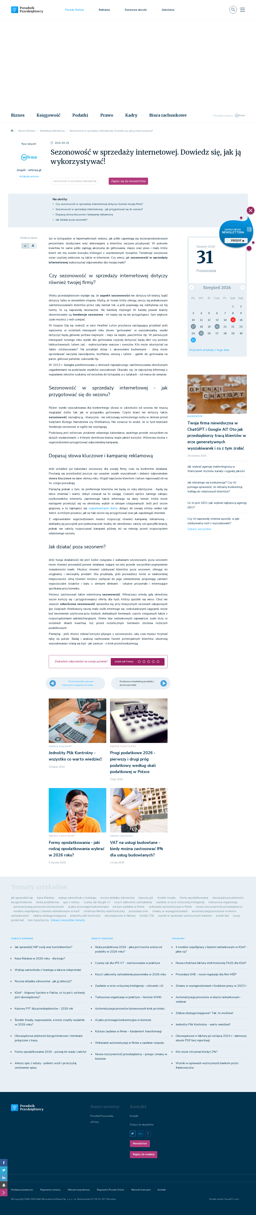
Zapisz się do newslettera (128, 181)
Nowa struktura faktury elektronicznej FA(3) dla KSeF (211, 963)
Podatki (80, 115)
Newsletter (140, 1143)
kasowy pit (146, 898)
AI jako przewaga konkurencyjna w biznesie (123, 1020)
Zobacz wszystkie (199, 529)
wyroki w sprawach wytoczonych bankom (185, 916)
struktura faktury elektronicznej (104, 911)
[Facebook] (3, 1162)
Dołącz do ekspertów (142, 1124)
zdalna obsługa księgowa (49, 916)
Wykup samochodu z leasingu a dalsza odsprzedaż (48, 970)
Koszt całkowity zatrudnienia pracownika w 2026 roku (130, 974)
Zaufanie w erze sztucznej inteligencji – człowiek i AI (129, 986)
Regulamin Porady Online (110, 1189)
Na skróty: (60, 199)
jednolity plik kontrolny (85, 916)
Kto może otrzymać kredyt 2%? (197, 1052)
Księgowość (48, 115)
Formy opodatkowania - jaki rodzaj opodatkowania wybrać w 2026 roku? (76, 849)
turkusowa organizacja (222, 902)
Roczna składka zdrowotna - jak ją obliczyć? (43, 981)
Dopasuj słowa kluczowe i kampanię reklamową (84, 214)
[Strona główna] (12, 131)
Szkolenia (168, 10)
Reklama (104, 10)
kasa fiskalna (45, 898)
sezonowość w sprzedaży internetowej (75, 181)
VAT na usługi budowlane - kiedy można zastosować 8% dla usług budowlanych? (136, 849)
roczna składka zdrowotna (117, 898)
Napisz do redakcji (143, 1154)
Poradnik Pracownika (101, 1116)
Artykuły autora (29, 176)
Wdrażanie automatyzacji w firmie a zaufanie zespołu (129, 1043)
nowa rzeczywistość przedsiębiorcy (219, 907)
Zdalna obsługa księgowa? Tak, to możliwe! (204, 1013)
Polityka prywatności (22, 1189)
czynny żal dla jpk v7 (97, 902)
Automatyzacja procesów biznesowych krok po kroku (130, 1009)
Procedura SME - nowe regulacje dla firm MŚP (206, 974)
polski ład (222, 916)
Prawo (106, 115)
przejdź (236, 240)
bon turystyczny (38, 920)
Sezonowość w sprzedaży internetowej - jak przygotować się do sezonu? (99, 209)
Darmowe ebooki (136, 10)
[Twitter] (3, 1170)
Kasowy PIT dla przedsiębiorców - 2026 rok (44, 1009)
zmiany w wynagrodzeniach (170, 911)
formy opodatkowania (194, 898)
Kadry (131, 115)
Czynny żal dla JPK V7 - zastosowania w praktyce (127, 963)
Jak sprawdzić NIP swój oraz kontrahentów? (43, 947)
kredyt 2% (147, 916)
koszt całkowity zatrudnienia (133, 902)
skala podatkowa (47, 902)
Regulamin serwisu (50, 1189)
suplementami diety (103, 508)
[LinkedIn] (3, 1177)
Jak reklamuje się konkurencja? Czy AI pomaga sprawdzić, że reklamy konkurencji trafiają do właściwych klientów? (214, 487)
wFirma (94, 1122)
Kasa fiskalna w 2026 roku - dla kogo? (40, 958)
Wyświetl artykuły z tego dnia (209, 350)
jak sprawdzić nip (22, 898)
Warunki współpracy (79, 1189)
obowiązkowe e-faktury (120, 916)
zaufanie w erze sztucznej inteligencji (180, 902)
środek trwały (166, 898)
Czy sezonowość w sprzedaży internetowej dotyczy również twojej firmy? (99, 204)
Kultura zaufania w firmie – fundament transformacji (128, 1031)
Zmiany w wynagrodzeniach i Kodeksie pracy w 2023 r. (211, 986)
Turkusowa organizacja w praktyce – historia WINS (128, 997)
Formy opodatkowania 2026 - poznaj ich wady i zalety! (50, 1052)
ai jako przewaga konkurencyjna (88, 907)
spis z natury (71, 902)
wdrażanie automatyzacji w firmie (170, 907)
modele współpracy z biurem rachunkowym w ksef (46, 911)
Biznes (18, 115)
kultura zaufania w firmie (128, 907)
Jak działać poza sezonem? (71, 220)
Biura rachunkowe (168, 115)
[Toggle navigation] (242, 10)
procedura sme (138, 911)
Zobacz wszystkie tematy (68, 920)
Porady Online (74, 10)
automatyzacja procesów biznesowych (38, 907)
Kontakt (134, 1116)
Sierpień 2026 (217, 287)
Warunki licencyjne (140, 1189)
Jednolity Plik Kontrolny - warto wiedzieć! (203, 1024)
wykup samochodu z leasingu (77, 898)
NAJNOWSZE (194, 416)
